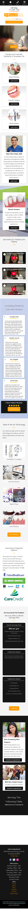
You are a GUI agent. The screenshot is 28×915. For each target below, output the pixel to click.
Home (14, 884)
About (14, 885)
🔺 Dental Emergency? (14, 11)
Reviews (14, 889)
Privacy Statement (20, 902)
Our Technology (14, 534)
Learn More (14, 46)
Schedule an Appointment (13, 760)
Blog (14, 887)
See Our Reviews (14, 409)
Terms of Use (6, 903)
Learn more (14, 81)
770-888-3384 (14, 10)
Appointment (14, 893)
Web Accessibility (14, 903)
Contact (14, 891)
